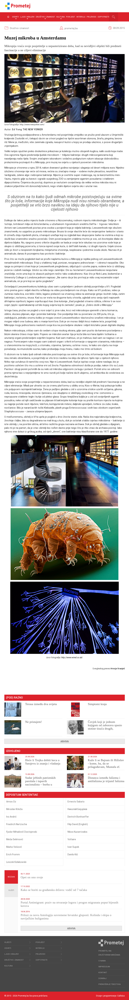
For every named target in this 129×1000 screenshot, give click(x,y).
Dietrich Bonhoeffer (78, 816)
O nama (102, 961)
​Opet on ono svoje (32, 877)
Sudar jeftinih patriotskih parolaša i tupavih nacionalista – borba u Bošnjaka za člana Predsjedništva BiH (40, 784)
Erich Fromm (13, 854)
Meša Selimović (14, 839)
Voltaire (72, 839)
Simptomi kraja (97, 704)
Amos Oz (11, 801)
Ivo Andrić (11, 816)
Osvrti (15, 17)
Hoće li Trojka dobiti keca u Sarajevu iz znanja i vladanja (42, 761)
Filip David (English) (78, 824)
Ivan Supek (73, 847)
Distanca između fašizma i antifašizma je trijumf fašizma (106, 779)
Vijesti (11, 890)
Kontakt (102, 972)
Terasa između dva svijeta (41, 704)
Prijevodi (91, 17)
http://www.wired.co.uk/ (72, 657)
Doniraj (102, 978)
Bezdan (11, 877)
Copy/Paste (103, 17)
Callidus (121, 996)
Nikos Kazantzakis (77, 831)
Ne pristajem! (33, 722)
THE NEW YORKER (33, 129)
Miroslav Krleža (14, 809)
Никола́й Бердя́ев (77, 809)
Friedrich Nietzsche (16, 824)
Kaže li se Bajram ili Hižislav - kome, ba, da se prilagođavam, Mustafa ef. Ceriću (106, 765)
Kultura (60, 17)
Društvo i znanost (45, 17)
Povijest (70, 17)
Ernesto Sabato (76, 801)
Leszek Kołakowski (16, 862)
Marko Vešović (14, 847)
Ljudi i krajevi (27, 17)
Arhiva (64, 741)
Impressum (104, 967)
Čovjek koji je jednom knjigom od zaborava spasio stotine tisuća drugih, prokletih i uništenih (105, 727)
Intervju (80, 17)
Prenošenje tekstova (109, 984)
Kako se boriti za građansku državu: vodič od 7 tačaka (54, 890)
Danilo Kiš (73, 854)
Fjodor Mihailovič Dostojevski (21, 831)
